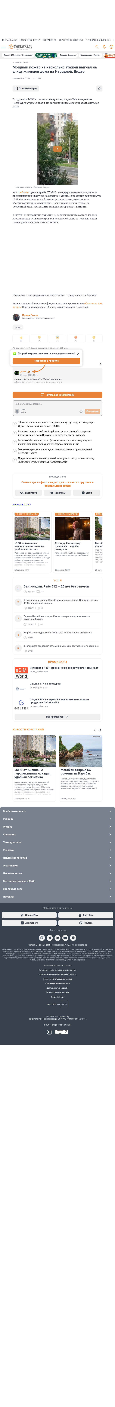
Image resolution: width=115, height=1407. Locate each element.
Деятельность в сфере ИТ (58, 988)
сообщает (23, 192)
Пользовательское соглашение (57, 966)
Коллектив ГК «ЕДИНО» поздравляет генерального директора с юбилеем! (71, 554)
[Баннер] (46, 55)
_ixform (23, 372)
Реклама (8, 850)
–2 (99, 388)
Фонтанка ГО (49, 40)
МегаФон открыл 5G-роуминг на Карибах (76, 771)
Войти (23, 412)
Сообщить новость (14, 811)
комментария (28, 88)
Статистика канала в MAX (19, 881)
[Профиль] (111, 47)
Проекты (8, 896)
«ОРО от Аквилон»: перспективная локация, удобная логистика (30, 546)
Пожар (18, 327)
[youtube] (65, 938)
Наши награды (57, 997)
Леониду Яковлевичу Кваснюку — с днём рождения (68, 546)
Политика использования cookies (57, 979)
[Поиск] (97, 47)
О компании (10, 865)
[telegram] (50, 938)
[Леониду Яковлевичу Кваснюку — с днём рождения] (72, 528)
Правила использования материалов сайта (57, 974)
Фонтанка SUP (9, 40)
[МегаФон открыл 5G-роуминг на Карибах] (80, 751)
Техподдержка (12, 842)
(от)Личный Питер (30, 40)
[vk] (57, 938)
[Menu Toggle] (3, 47)
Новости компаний (28, 729)
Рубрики (8, 818)
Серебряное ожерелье (71, 40)
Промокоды (57, 662)
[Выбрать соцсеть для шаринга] (99, 88)
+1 (90, 388)
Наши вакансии (12, 873)
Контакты (9, 834)
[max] (42, 938)
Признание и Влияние (98, 40)
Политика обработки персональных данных (57, 970)
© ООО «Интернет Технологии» (57, 1025)
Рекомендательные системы (57, 983)
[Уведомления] (104, 47)
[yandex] (73, 938)
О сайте (7, 826)
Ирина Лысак (30, 315)
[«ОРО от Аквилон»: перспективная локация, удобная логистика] (32, 528)
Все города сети (12, 888)
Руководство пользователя (57, 992)
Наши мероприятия (15, 857)
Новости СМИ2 (22, 504)
